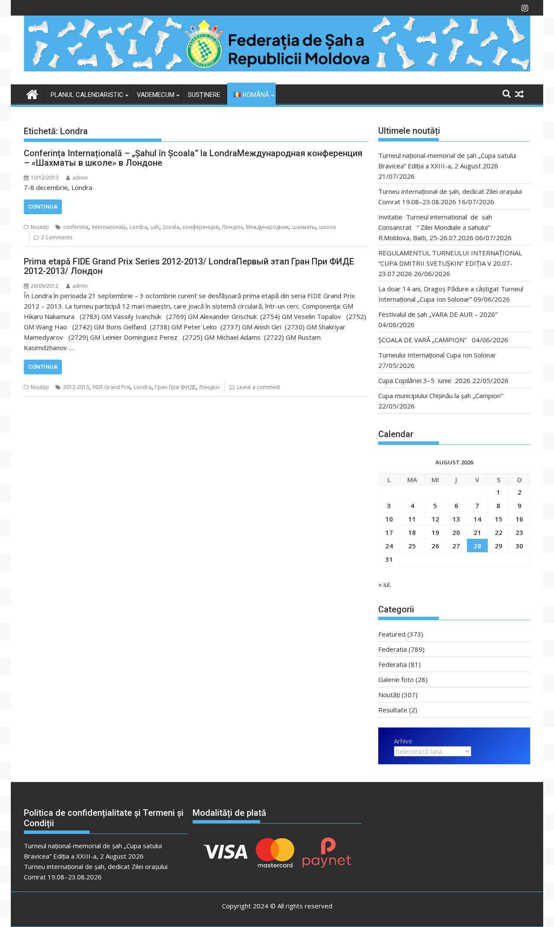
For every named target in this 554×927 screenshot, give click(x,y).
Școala (171, 227)
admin (80, 177)
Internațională (109, 227)
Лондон (232, 227)
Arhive (403, 741)
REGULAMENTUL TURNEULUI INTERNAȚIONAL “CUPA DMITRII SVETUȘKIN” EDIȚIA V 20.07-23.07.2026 (450, 263)
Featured (392, 634)
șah (155, 227)
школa (327, 227)
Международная (267, 227)
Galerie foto (396, 679)
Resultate (392, 709)
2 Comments (56, 237)
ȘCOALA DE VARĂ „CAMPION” (424, 339)
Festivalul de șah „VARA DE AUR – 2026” (437, 314)
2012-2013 (76, 387)
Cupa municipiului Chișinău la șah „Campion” (440, 395)
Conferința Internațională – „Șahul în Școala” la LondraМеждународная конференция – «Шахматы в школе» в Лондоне (193, 158)
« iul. (384, 584)
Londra (138, 227)
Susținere (204, 95)
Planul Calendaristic (87, 95)
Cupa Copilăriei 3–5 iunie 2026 (424, 380)
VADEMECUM (155, 95)
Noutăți (40, 227)
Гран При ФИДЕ (175, 387)
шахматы (304, 227)
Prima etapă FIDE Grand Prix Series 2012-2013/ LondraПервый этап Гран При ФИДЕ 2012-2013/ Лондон (189, 266)
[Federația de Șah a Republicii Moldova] (277, 68)
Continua (43, 206)
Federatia (392, 649)
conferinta (75, 227)
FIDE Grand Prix (111, 387)
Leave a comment (258, 387)
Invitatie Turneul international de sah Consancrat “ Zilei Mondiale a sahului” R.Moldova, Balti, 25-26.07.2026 (437, 227)
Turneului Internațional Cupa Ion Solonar (437, 355)
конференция (201, 227)
